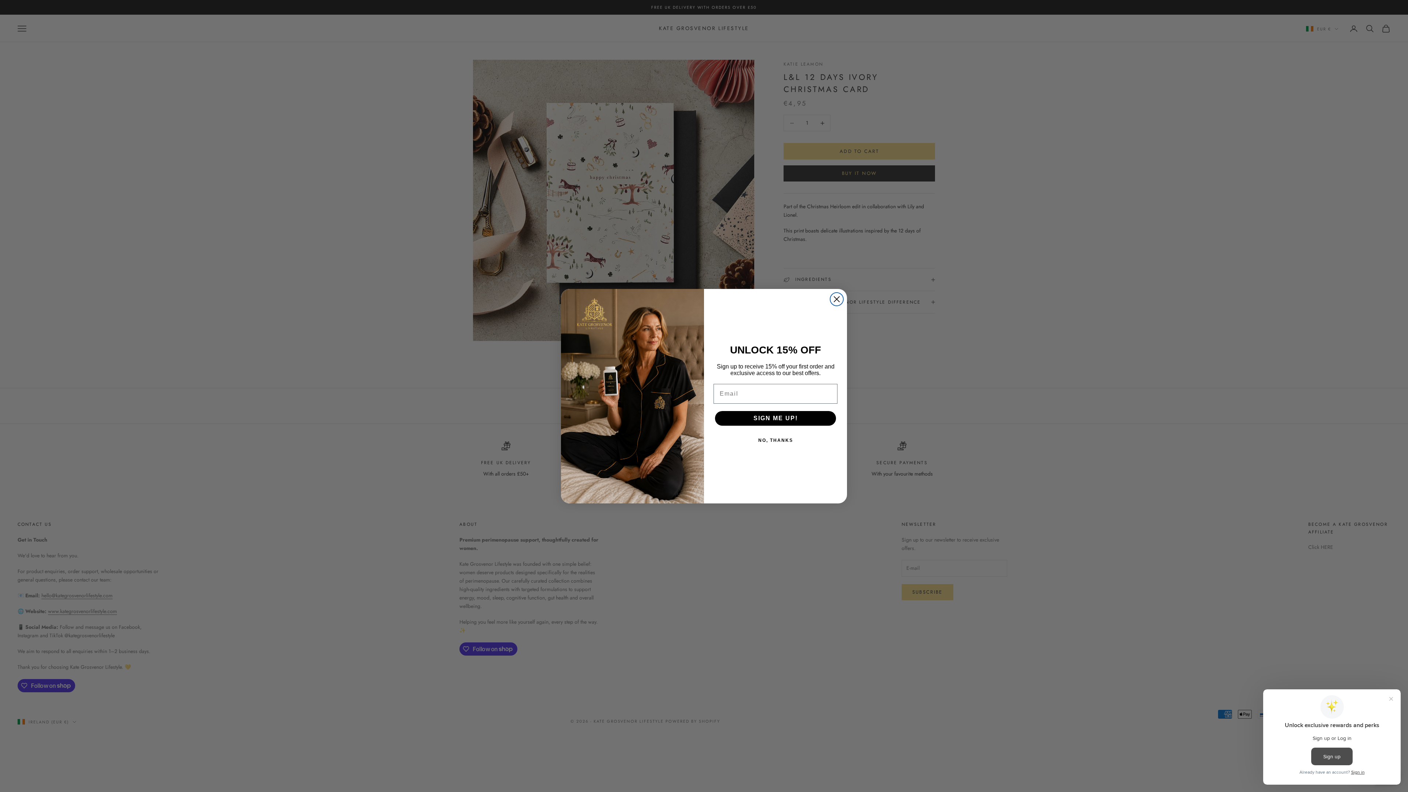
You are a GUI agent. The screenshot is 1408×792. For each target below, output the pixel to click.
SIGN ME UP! (776, 418)
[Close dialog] (836, 299)
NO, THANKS (775, 440)
